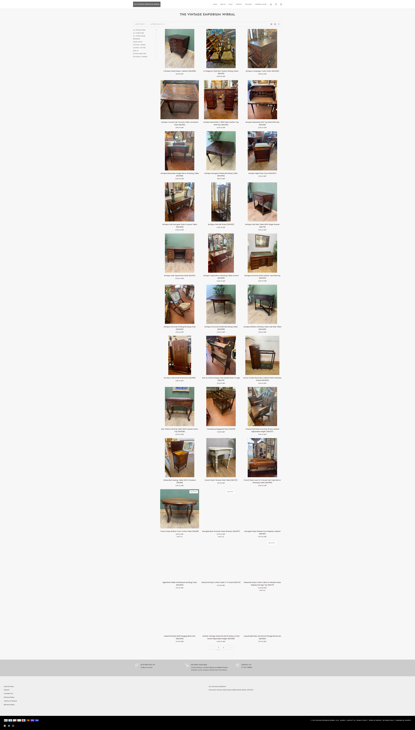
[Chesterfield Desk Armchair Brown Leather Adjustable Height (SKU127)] (262, 406)
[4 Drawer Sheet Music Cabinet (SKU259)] (179, 48)
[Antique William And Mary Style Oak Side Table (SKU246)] (262, 304)
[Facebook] (5, 726)
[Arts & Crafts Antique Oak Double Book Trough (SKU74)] (221, 355)
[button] (230, 4)
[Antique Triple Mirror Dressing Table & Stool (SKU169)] (221, 253)
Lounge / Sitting (139, 47)
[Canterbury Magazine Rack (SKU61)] (221, 406)
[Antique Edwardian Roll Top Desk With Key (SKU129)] (262, 99)
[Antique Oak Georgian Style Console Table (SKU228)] (179, 202)
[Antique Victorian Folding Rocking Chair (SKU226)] (179, 304)
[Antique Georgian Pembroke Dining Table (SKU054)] (221, 150)
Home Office (137, 42)
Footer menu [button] (9, 686)
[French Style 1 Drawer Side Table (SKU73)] (221, 457)
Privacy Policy (9, 697)
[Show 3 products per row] (275, 24)
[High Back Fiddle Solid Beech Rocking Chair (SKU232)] (179, 560)
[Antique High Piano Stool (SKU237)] (262, 150)
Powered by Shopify (403, 720)
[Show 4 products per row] (279, 24)
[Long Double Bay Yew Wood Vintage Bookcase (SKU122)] (262, 613)
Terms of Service (10, 701)
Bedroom (136, 39)
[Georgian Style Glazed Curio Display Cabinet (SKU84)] (262, 508)
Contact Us (8, 693)
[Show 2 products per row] (271, 24)
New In (135, 51)
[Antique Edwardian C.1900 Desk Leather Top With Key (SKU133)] (221, 99)
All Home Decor (139, 36)
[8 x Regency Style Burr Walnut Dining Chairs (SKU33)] (221, 48)
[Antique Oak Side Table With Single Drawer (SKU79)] (262, 202)
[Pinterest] (9, 726)
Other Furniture (139, 53)
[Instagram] (13, 726)
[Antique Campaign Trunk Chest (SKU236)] (262, 48)
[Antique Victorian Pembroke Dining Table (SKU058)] (221, 304)
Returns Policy (9, 705)
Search (6, 690)
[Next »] (231, 647)
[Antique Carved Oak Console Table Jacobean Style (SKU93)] (179, 99)
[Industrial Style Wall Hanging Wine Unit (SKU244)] (179, 613)
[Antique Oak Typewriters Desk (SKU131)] (179, 253)
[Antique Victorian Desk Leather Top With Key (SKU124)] (262, 253)
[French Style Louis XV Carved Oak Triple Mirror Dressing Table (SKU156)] (262, 457)
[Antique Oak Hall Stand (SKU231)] (221, 202)
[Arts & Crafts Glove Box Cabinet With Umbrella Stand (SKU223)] (262, 355)
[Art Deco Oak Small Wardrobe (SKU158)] (179, 355)
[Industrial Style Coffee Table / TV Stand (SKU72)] (221, 560)
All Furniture (138, 33)
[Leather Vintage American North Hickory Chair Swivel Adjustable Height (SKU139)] (221, 613)
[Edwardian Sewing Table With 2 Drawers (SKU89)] (179, 457)
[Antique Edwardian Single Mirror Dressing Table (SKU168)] (179, 150)
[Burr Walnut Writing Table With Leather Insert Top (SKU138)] (179, 406)
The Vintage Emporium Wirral (323, 720)
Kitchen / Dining (139, 45)
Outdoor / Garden (140, 56)
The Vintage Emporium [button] (217, 686)
